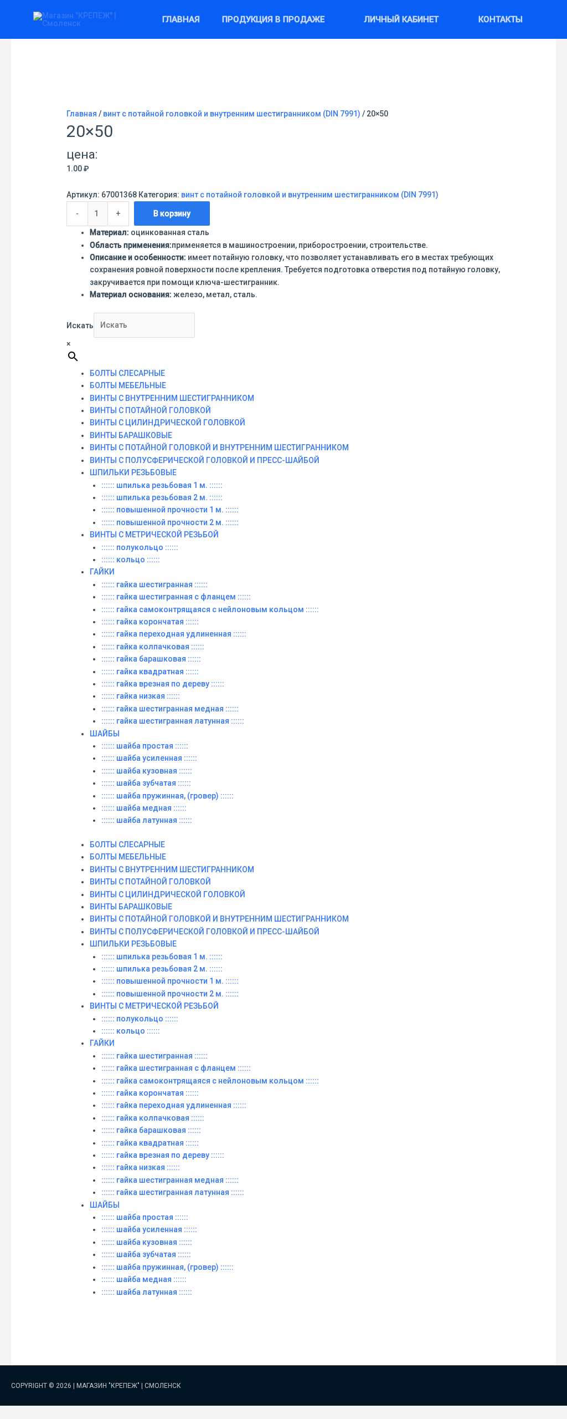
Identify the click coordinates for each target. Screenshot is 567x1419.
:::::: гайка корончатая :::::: (150, 621)
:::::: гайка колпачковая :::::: (152, 646)
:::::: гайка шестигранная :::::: (154, 584)
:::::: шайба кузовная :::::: (146, 770)
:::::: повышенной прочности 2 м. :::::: (170, 522)
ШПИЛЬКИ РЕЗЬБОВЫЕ (133, 472)
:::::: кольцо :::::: (130, 559)
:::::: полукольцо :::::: (139, 547)
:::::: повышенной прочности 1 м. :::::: (170, 509)
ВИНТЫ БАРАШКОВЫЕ (131, 435)
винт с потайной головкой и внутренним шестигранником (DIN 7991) (231, 113)
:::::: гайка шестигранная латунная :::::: (172, 720)
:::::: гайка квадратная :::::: (150, 671)
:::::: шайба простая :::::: (144, 745)
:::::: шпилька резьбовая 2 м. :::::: (162, 497)
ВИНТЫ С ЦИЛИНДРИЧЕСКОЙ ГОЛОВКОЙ (167, 422)
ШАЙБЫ (105, 733)
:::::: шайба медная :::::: (144, 807)
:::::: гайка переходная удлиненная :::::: (173, 633)
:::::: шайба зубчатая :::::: (146, 783)
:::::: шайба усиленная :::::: (149, 758)
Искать (80, 325)
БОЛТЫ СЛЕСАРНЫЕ (127, 373)
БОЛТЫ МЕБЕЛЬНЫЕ (128, 385)
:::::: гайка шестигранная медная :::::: (170, 708)
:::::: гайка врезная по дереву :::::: (162, 683)
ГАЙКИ (102, 571)
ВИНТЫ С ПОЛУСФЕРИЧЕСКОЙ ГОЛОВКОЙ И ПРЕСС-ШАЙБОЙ (204, 460)
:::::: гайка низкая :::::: (140, 695)
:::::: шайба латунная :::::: (146, 820)
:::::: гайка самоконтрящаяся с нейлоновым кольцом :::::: (210, 609)
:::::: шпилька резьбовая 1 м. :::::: (162, 485)
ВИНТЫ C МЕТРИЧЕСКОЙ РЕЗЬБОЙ (154, 534)
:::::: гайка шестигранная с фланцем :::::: (176, 596)
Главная (81, 113)
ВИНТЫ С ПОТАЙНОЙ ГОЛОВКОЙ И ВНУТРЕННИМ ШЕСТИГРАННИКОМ (219, 447)
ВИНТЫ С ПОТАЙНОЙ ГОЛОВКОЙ (150, 410)
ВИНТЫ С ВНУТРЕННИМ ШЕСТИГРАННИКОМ (172, 398)
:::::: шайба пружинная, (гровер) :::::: (167, 795)
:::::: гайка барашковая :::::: (151, 658)
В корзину (171, 213)
